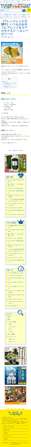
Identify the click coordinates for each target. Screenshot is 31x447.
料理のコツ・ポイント (10, 87)
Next (21, 150)
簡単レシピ (12, 339)
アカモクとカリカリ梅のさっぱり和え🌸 (16, 291)
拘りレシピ (12, 341)
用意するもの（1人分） (10, 83)
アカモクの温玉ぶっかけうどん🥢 (16, 287)
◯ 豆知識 (5, 433)
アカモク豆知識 (12, 321)
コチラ (13, 142)
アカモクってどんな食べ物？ (15, 188)
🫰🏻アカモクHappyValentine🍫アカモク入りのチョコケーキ (16, 200)
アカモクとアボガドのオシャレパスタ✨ (16, 302)
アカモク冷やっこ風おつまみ (15, 275)
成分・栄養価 (11, 334)
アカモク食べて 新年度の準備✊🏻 (15, 191)
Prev (10, 150)
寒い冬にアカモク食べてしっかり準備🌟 (16, 195)
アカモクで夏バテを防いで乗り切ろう (16, 180)
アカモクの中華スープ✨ (14, 305)
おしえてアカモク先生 (15, 413)
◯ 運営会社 (5, 438)
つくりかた (7, 85)
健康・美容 (10, 37)
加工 (10, 329)
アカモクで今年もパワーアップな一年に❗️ (16, 204)
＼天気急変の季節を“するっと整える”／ (16, 226)
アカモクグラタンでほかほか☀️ (16, 214)
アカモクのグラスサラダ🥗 (15, 207)
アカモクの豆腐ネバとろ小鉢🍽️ (16, 273)
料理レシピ (5, 81)
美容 (9, 319)
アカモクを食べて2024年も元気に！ (16, 211)
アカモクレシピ (12, 336)
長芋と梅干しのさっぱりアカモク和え (16, 295)
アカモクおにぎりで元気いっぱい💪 (16, 278)
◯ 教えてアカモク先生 (8, 427)
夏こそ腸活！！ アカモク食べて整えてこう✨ (16, 185)
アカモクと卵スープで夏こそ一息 (16, 283)
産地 (10, 324)
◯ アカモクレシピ (7, 435)
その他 (10, 331)
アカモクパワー (13, 326)
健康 (9, 316)
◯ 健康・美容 (6, 430)
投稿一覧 (15, 150)
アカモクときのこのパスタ (15, 299)
